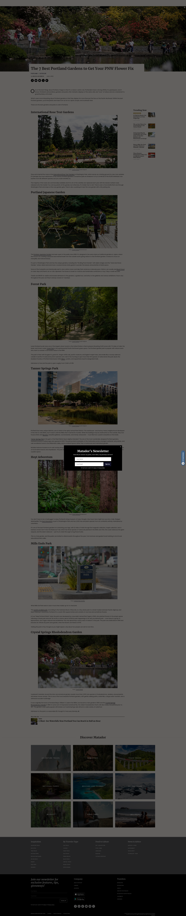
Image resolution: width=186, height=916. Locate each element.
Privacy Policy (102, 467)
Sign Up (107, 464)
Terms (95, 467)
